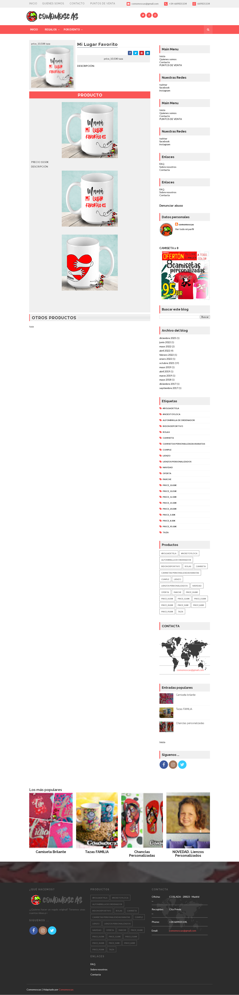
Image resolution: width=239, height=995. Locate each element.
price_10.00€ (170, 485)
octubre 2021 (166, 363)
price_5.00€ (169, 514)
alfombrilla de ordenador (179, 420)
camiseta (168, 437)
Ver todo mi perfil (184, 229)
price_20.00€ (170, 508)
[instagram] (155, 15)
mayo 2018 (165, 379)
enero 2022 (165, 358)
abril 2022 (164, 350)
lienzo (166, 455)
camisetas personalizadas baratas (184, 443)
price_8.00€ (169, 520)
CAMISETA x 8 (168, 248)
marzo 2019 (165, 375)
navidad (168, 467)
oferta (167, 473)
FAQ (161, 163)
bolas (166, 432)
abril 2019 (164, 371)
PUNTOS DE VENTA (102, 3)
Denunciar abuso (171, 205)
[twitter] (143, 15)
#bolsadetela (171, 408)
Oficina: (163, 636)
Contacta (164, 169)
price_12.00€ (170, 497)
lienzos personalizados (177, 461)
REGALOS (51, 29)
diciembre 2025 (167, 338)
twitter (163, 84)
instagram (164, 90)
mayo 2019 (165, 367)
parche (167, 479)
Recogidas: (165, 648)
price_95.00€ (170, 526)
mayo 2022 (165, 346)
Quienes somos (53, 3)
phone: (163, 661)
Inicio (33, 3)
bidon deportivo (173, 426)
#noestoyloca (171, 414)
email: (162, 669)
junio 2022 (165, 342)
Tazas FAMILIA (184, 709)
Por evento (72, 29)
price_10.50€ (170, 491)
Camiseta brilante (185, 694)
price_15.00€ (170, 503)
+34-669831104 (177, 3)
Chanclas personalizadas (190, 723)
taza (166, 532)
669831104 (203, 3)
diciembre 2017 (167, 383)
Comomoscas (34, 989)
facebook (164, 87)
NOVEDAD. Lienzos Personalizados (188, 854)
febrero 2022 (166, 354)
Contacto (77, 3)
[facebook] (149, 15)
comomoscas (186, 224)
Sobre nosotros (167, 166)
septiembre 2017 (168, 387)
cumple (167, 449)
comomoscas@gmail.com (145, 3)
